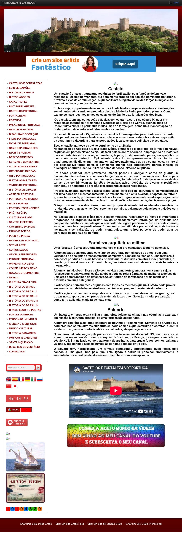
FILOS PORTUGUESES (22, 138)
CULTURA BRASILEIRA (23, 282)
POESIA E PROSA (19, 235)
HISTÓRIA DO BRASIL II (23, 296)
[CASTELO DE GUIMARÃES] (116, 83)
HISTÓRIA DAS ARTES (22, 333)
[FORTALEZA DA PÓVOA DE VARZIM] (116, 237)
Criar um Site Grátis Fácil (69, 523)
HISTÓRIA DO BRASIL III (23, 300)
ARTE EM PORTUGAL (22, 194)
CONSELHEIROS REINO (23, 268)
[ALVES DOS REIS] (25, 502)
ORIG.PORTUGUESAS (22, 175)
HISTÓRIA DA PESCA (21, 92)
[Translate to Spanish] (15, 381)
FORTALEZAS (17, 115)
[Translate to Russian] (40, 381)
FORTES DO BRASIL (21, 314)
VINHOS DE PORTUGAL (23, 185)
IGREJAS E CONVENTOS (24, 161)
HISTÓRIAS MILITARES (23, 180)
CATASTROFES (18, 101)
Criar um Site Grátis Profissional (144, 523)
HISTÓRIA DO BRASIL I (23, 291)
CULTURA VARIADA (21, 217)
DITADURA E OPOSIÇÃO (23, 134)
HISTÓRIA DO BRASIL (22, 286)
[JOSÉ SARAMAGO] (8, 434)
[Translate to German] (27, 381)
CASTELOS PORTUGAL (23, 111)
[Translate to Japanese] (15, 388)
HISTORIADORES (19, 97)
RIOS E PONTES (18, 203)
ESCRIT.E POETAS (20, 152)
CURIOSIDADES (18, 249)
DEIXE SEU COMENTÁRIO (24, 347)
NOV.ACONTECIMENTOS (24, 272)
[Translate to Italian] (33, 381)
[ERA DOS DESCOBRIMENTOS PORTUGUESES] (25, 471)
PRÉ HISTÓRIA (18, 212)
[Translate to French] (21, 381)
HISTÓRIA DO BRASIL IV (23, 305)
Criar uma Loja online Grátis (36, 523)
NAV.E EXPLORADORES (23, 148)
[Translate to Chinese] (9, 388)
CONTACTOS (17, 351)
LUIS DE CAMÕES (19, 87)
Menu (176, 2)
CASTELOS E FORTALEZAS (25, 83)
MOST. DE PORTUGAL (22, 143)
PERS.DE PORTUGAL (21, 259)
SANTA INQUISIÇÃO (21, 342)
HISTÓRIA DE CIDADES (23, 189)
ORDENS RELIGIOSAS (22, 171)
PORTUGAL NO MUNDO (23, 198)
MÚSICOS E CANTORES (23, 337)
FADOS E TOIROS (19, 231)
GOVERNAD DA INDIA (22, 226)
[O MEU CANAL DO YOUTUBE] (116, 446)
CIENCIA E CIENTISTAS (23, 323)
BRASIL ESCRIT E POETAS (25, 309)
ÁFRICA (13, 277)
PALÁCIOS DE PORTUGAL (25, 124)
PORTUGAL (16, 120)
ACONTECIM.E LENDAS (23, 166)
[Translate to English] (9, 381)
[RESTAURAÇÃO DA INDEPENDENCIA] (8, 439)
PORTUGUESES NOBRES (24, 208)
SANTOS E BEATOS (21, 222)
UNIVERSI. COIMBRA (21, 263)
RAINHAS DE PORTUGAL (24, 240)
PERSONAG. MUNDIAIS (23, 319)
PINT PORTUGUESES (21, 106)
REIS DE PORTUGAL (21, 129)
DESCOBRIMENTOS (21, 157)
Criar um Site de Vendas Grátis (104, 523)
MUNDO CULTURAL (21, 328)
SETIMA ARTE (17, 245)
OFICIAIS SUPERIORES (23, 254)
